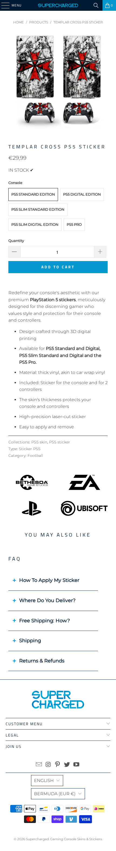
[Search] (96, 5)
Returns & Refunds (41, 661)
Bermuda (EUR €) (55, 793)
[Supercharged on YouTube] (77, 765)
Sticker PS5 (29, 448)
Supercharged (37, 839)
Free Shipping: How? (44, 621)
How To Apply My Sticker (49, 580)
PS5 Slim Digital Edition (35, 224)
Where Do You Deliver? (47, 600)
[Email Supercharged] (39, 765)
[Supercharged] (58, 5)
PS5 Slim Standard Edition (37, 209)
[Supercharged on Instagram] (48, 765)
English (44, 780)
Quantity (16, 240)
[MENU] (2, 5)
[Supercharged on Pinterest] (58, 765)
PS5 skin (39, 442)
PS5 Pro (74, 224)
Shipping (30, 641)
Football (35, 455)
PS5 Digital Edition (82, 194)
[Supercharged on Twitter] (67, 765)
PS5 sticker (59, 442)
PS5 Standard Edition (33, 194)
